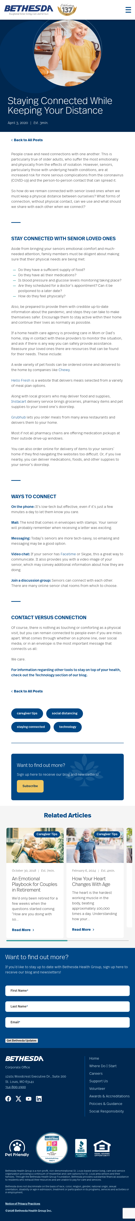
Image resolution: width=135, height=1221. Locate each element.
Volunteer (97, 1089)
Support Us (98, 1081)
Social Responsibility (106, 1111)
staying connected (31, 727)
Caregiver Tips (47, 834)
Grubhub (18, 417)
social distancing (64, 713)
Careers (96, 1073)
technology (67, 727)
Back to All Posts (28, 140)
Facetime (68, 554)
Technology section (51, 675)
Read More (21, 930)
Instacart (18, 401)
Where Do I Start (103, 1066)
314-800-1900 (15, 1087)
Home (94, 1058)
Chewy (64, 370)
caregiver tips (27, 713)
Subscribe (30, 786)
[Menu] (128, 10)
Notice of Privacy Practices (22, 1203)
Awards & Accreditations (109, 1096)
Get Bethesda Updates (22, 1040)
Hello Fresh (20, 380)
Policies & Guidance (105, 1104)
